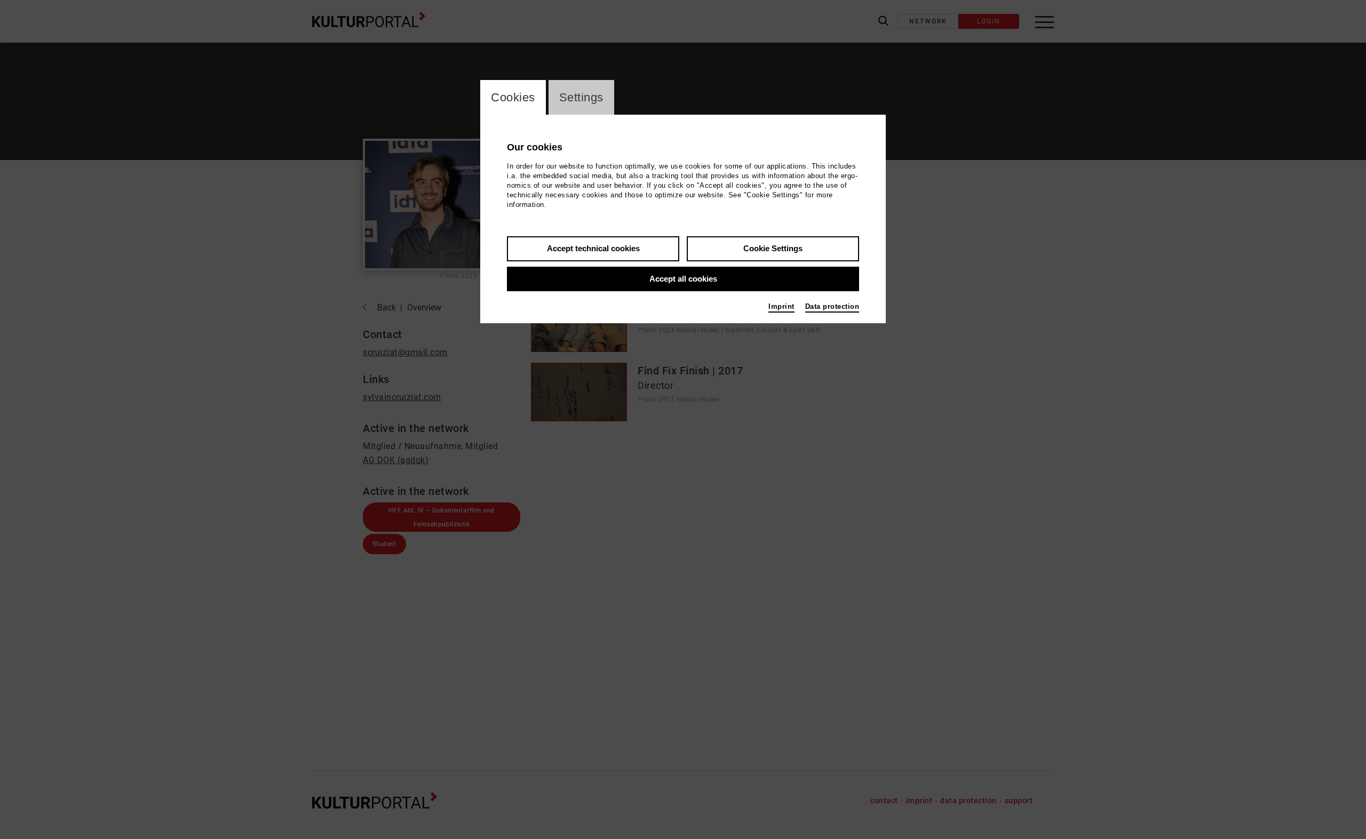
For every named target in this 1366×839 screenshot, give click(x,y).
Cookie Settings (773, 248)
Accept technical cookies (593, 248)
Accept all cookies (683, 278)
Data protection (832, 306)
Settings (581, 97)
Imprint (781, 306)
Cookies (513, 97)
